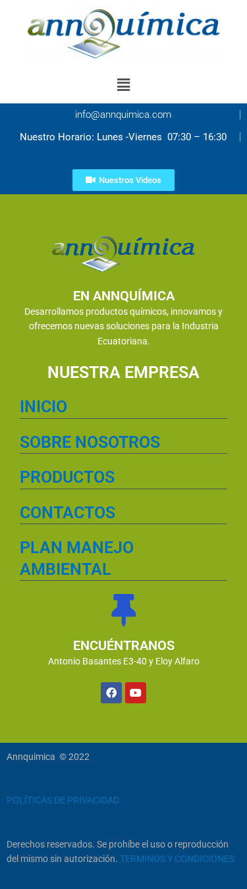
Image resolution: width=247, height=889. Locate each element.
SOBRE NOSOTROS (90, 442)
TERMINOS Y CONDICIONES (177, 858)
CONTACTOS (67, 512)
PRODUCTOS (67, 477)
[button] (123, 84)
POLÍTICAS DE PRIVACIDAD (63, 800)
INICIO (43, 406)
